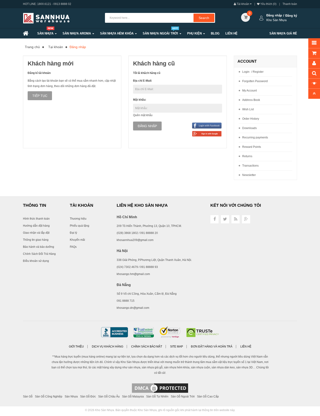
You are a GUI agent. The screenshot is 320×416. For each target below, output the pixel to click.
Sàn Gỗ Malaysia (133, 396)
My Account (249, 90)
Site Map (176, 346)
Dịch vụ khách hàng (107, 346)
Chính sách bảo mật (146, 346)
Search (204, 18)
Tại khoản (55, 47)
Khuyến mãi (77, 239)
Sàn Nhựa (71, 396)
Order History (250, 118)
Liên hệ (245, 346)
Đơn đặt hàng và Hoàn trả (211, 346)
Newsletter (249, 175)
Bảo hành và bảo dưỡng (38, 246)
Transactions (250, 165)
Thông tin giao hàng (35, 239)
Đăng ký (291, 15)
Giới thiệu (76, 346)
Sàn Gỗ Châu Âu (109, 396)
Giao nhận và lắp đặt (36, 232)
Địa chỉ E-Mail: (142, 80)
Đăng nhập (274, 15)
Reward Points (251, 147)
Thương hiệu (78, 218)
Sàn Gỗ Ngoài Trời (183, 396)
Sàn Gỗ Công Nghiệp (48, 396)
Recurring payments (255, 137)
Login (245, 71)
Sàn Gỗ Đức (88, 396)
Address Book (251, 100)
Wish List (248, 109)
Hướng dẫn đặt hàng (36, 225)
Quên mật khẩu (143, 115)
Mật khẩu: (139, 99)
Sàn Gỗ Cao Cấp (208, 396)
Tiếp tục (39, 96)
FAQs (73, 246)
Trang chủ (32, 47)
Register (258, 71)
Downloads (249, 128)
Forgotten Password (255, 81)
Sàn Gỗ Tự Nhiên (157, 396)
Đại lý (73, 232)
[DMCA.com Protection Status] (160, 387)
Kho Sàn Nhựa (104, 410)
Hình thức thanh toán (36, 218)
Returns (247, 156)
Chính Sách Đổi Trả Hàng (39, 254)
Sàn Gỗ (28, 396)
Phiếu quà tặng (79, 225)
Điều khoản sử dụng (36, 261)
